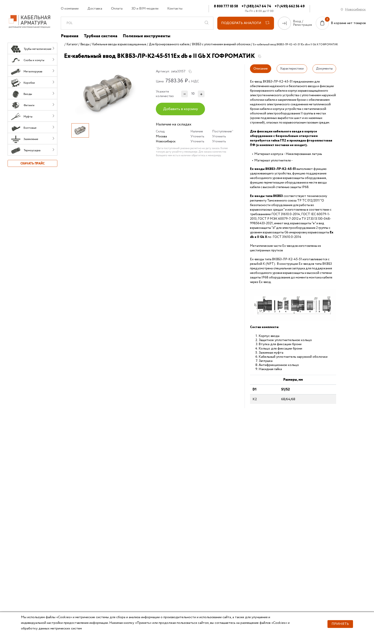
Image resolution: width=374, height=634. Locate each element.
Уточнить (197, 136)
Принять (340, 623)
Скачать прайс (32, 163)
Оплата (117, 8)
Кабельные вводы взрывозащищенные (119, 44)
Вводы (85, 44)
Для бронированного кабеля (169, 44)
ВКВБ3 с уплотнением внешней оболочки (221, 44)
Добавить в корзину (180, 109)
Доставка (94, 8)
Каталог (72, 44)
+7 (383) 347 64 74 (256, 6)
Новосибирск (355, 9)
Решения (69, 36)
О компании (70, 8)
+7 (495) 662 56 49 (290, 6)
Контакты (174, 8)
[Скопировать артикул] (190, 71)
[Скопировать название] (259, 56)
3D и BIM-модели (144, 8)
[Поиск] (206, 23)
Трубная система (100, 36)
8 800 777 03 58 (226, 6)
